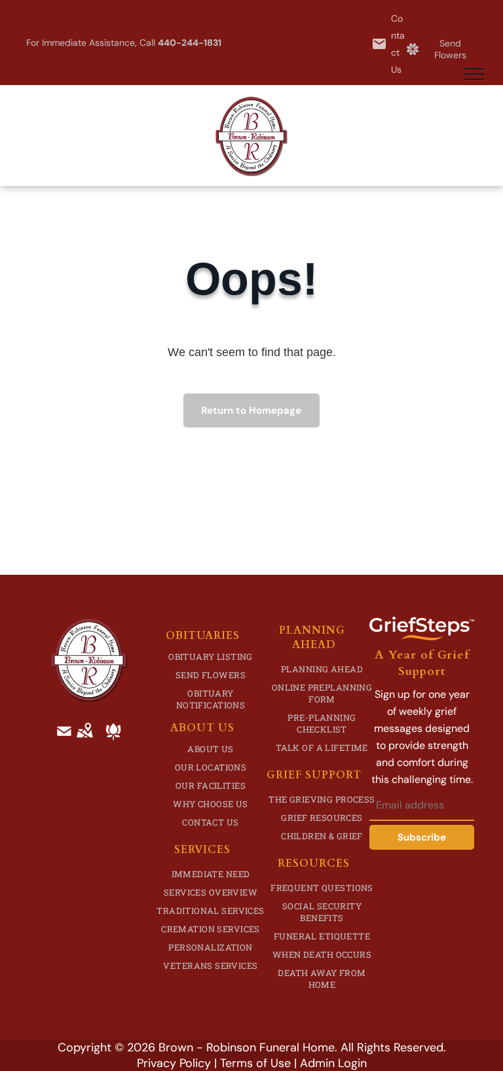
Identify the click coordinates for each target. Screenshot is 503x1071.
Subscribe (422, 837)
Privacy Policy (174, 1063)
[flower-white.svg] (113, 740)
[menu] (474, 74)
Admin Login (333, 1063)
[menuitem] (210, 656)
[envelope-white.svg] (64, 740)
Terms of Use (255, 1063)
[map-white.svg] (84, 740)
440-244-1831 (189, 42)
